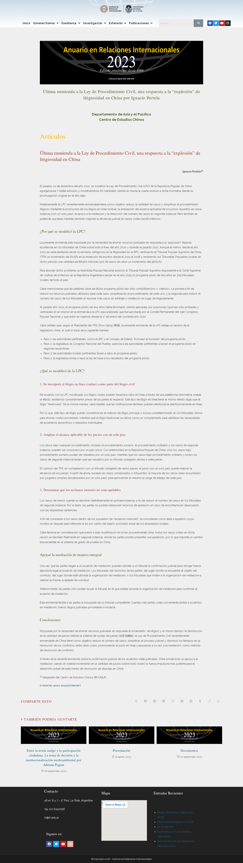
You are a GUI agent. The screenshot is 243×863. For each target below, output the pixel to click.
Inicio (26, 23)
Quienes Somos (44, 23)
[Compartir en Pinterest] (154, 701)
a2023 (56, 685)
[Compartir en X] (136, 701)
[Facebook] (210, 23)
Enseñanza (69, 23)
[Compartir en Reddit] (191, 701)
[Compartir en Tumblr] (200, 701)
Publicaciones (139, 23)
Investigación (92, 23)
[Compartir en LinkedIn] (163, 701)
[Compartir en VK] (182, 701)
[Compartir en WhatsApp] (218, 701)
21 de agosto (165, 826)
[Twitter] (216, 23)
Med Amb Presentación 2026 (175, 821)
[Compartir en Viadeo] (209, 701)
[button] (46, 23)
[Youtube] (222, 23)
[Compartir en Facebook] (145, 701)
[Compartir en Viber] (173, 701)
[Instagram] (228, 23)
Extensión (115, 23)
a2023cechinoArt (71, 685)
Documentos (189, 750)
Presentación (121, 750)
